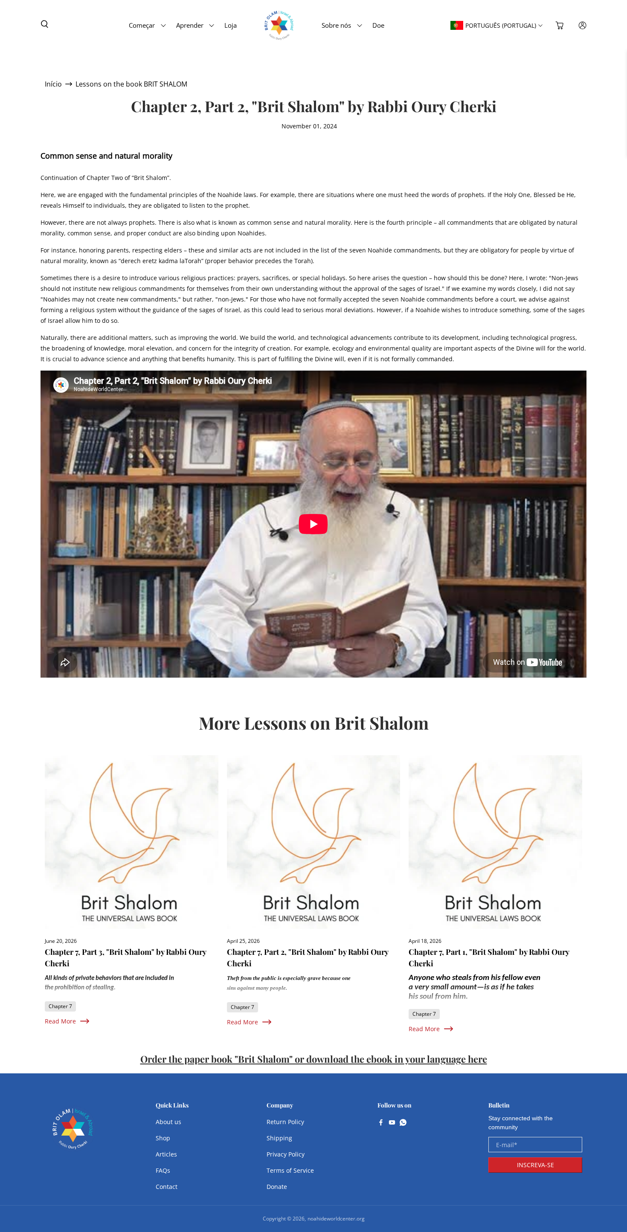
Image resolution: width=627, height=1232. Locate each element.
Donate (277, 1187)
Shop (163, 1138)
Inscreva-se (535, 1165)
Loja (230, 25)
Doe (378, 25)
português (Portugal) (500, 25)
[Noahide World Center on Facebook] (380, 1123)
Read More (60, 1021)
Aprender (189, 25)
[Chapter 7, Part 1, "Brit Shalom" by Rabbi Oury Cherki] (495, 842)
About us (168, 1122)
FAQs (163, 1170)
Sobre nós (336, 25)
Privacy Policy (286, 1154)
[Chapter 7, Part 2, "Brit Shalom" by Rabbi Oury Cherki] (314, 842)
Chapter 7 (60, 1006)
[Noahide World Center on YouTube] (392, 1123)
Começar (142, 25)
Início (53, 84)
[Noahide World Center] (73, 1133)
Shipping (279, 1138)
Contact (166, 1187)
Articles (166, 1154)
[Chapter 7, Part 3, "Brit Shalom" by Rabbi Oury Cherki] (131, 842)
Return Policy (285, 1122)
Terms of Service (290, 1170)
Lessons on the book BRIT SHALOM (131, 84)
